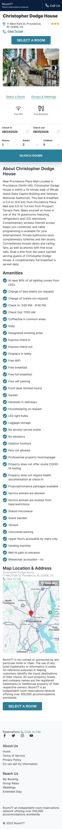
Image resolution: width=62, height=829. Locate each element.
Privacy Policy (12, 759)
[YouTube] (31, 736)
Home (7, 751)
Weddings (9, 787)
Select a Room (31, 40)
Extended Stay (12, 791)
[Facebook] (4, 736)
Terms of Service (14, 755)
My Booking (10, 779)
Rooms (5, 140)
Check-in (7, 127)
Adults (26, 140)
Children (48, 140)
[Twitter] (13, 736)
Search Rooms (31, 155)
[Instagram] (22, 736)
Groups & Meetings (43, 96)
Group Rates (11, 783)
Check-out (39, 127)
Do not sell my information (20, 764)
